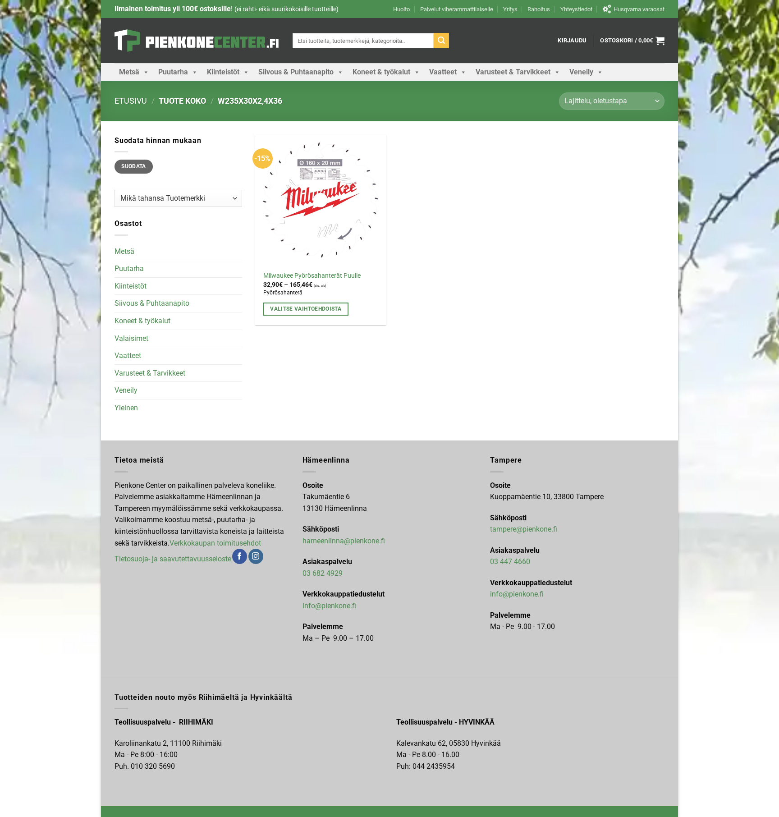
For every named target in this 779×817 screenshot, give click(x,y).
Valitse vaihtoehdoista (305, 309)
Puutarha (173, 72)
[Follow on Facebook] (239, 556)
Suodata (133, 166)
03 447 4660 (510, 561)
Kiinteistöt (223, 72)
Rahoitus (538, 9)
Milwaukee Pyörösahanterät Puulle (312, 276)
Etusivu (131, 101)
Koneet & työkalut (381, 72)
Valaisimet (131, 338)
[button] (572, 40)
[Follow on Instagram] (255, 556)
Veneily (581, 72)
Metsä (129, 72)
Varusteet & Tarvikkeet (513, 72)
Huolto (401, 9)
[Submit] (441, 40)
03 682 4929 (322, 573)
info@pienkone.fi (329, 605)
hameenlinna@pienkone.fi (343, 541)
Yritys (510, 9)
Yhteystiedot (576, 9)
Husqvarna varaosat (639, 9)
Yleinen (126, 408)
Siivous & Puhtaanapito (296, 72)
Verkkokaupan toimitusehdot (215, 543)
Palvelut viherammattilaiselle (456, 9)
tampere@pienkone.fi (523, 529)
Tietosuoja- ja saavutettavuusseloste (173, 559)
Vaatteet (443, 72)
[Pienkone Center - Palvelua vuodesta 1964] (197, 40)
